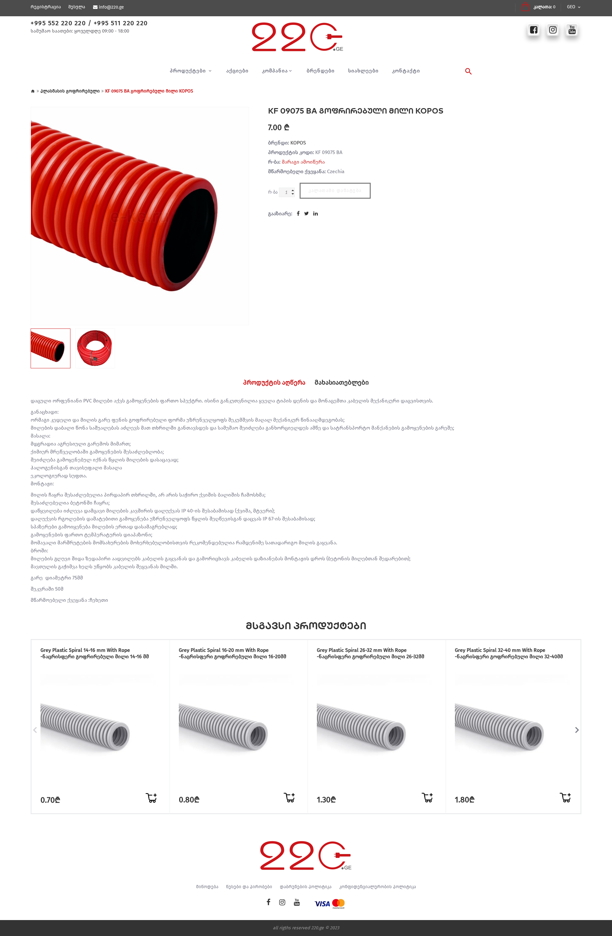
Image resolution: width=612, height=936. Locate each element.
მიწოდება (207, 886)
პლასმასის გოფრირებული (70, 91)
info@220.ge (111, 7)
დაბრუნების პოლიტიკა (306, 886)
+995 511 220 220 (121, 23)
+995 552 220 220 (58, 23)
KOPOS (298, 143)
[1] (151, 798)
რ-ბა (273, 192)
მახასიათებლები (342, 382)
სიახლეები (363, 71)
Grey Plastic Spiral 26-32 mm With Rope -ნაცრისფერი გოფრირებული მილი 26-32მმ (370, 653)
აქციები (237, 71)
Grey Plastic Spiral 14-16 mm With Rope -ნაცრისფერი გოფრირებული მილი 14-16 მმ (94, 653)
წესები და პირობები (249, 886)
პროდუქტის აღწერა (274, 382)
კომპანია (275, 71)
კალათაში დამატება (335, 190)
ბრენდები (321, 71)
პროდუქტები (189, 71)
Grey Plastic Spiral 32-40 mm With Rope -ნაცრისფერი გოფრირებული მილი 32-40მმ (509, 653)
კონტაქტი (406, 71)
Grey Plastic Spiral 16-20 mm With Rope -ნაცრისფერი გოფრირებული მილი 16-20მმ (232, 653)
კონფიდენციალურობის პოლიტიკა (377, 886)
